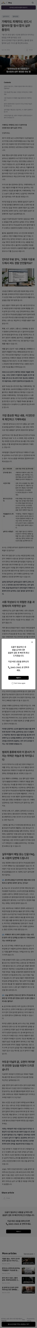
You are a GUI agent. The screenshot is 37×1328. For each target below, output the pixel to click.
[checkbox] (12, 683)
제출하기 (18, 678)
